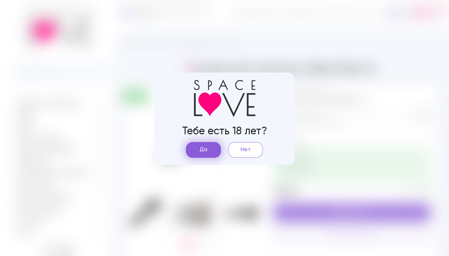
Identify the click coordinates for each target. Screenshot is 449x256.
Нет (246, 150)
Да (203, 150)
